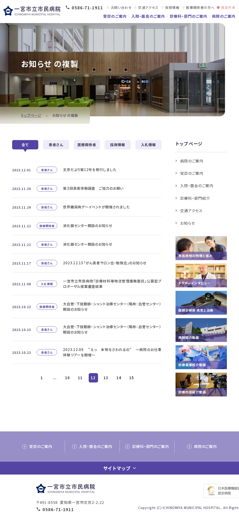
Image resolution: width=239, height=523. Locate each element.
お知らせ (187, 223)
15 (131, 377)
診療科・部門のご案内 (188, 16)
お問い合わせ (121, 7)
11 (80, 377)
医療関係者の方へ (200, 7)
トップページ (31, 115)
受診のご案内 (115, 16)
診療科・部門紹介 (195, 198)
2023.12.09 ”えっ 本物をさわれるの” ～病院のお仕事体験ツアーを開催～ (112, 352)
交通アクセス (148, 7)
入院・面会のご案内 (148, 16)
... (55, 377)
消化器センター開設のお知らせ (87, 225)
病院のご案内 (223, 16)
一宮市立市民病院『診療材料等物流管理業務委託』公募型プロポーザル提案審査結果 (112, 284)
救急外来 (228, 7)
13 (106, 377)
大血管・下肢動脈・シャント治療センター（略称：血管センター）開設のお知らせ (112, 306)
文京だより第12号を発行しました (89, 169)
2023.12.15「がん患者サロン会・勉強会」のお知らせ (104, 262)
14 (118, 377)
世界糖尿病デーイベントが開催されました (96, 206)
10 (67, 377)
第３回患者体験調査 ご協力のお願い (93, 188)
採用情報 (172, 7)
